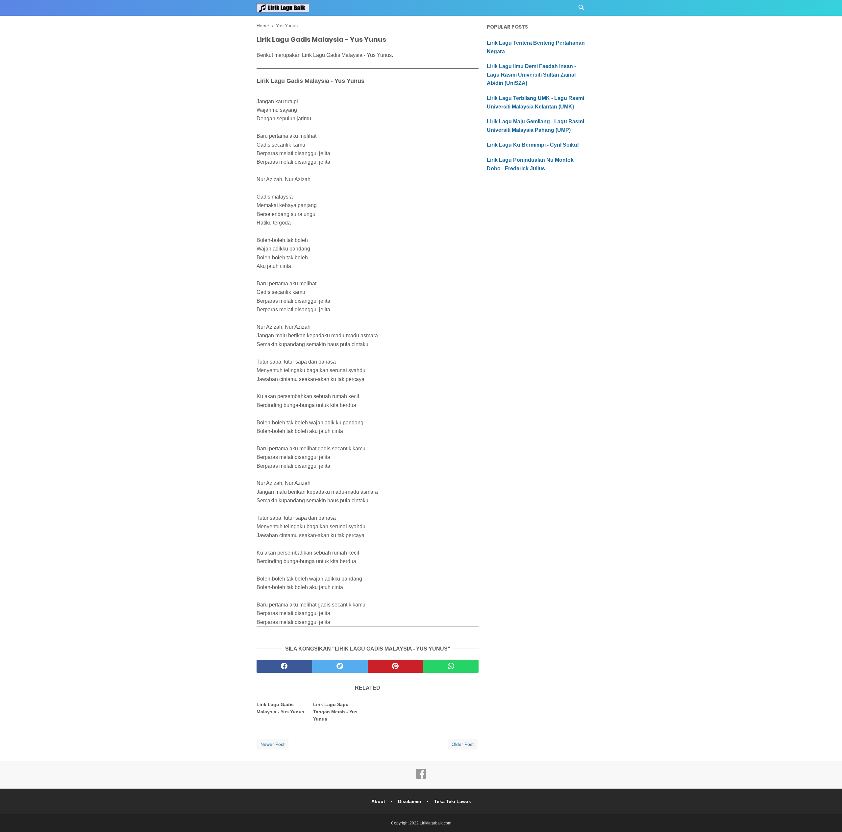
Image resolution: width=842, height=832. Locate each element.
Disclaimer (409, 801)
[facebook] (284, 666)
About (378, 801)
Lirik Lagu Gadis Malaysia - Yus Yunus (280, 708)
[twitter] (340, 666)
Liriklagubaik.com (435, 823)
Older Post (463, 744)
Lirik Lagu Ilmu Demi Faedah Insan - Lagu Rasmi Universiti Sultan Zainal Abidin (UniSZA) (531, 74)
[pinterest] (395, 666)
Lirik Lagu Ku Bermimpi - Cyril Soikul (533, 145)
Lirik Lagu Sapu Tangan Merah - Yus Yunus (335, 712)
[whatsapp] (451, 666)
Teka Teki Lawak (452, 801)
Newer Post (272, 744)
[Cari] (581, 9)
